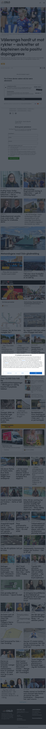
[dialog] (23, 364)
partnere (23, 360)
